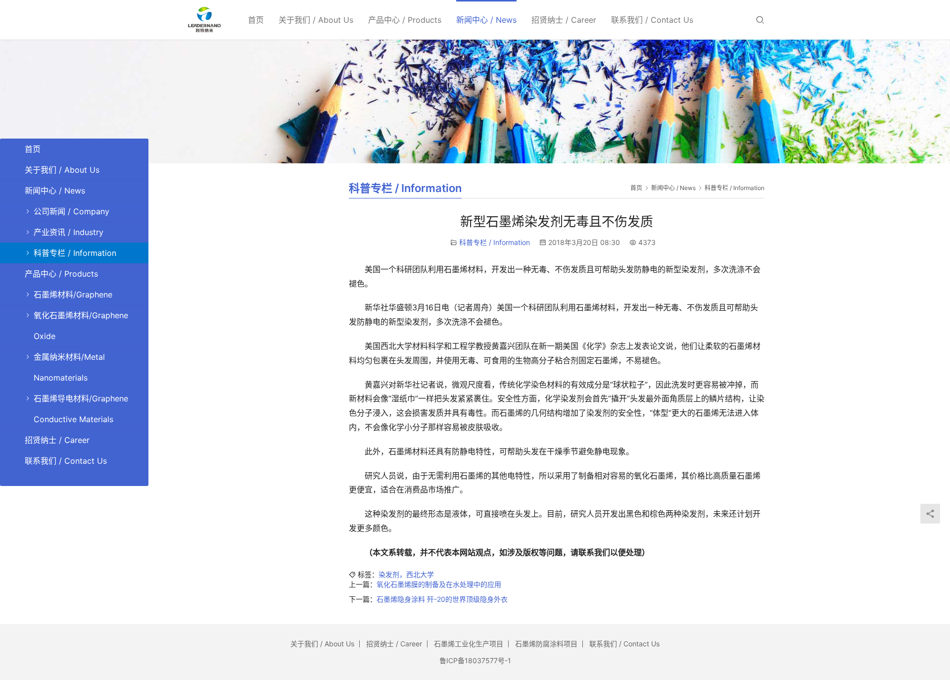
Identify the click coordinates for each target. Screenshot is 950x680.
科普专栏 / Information (494, 242)
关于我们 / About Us (316, 20)
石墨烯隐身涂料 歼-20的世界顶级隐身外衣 (442, 599)
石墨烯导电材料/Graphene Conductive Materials (81, 408)
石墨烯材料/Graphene (73, 294)
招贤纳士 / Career (563, 20)
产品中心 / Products (404, 20)
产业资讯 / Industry (68, 232)
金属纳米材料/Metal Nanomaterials (69, 367)
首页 (256, 20)
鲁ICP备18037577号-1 (475, 660)
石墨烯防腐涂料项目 (546, 643)
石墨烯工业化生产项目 (468, 643)
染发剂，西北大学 (406, 574)
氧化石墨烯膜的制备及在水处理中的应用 (439, 584)
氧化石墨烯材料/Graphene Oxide (81, 325)
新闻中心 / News (486, 20)
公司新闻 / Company (71, 211)
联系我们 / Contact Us (652, 20)
